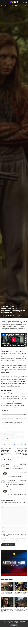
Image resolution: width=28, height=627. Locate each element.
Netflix (15, 407)
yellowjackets (7, 440)
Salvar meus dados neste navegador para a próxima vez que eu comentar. (14, 535)
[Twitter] (18, 444)
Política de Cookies (20, 622)
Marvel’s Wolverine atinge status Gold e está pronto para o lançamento (21, 594)
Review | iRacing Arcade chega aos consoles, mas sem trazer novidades (6, 594)
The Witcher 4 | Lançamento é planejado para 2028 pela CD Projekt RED (7, 610)
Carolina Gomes (7, 315)
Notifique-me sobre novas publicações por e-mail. (13, 541)
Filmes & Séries (5, 306)
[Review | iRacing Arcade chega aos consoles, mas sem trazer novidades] (7, 586)
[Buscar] (26, 2)
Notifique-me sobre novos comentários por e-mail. (13, 538)
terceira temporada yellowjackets (13, 436)
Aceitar (14, 625)
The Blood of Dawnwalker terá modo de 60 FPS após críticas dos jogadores (21, 609)
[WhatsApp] (21, 444)
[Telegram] (25, 444)
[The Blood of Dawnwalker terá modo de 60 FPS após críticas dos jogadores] (21, 602)
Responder (23, 464)
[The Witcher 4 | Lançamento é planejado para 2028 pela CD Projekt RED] (7, 602)
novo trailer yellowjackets (15, 432)
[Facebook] (14, 444)
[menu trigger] (2, 2)
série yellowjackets (9, 434)
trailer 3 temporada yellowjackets (13, 438)
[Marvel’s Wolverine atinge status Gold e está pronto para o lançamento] (21, 586)
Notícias (12, 306)
